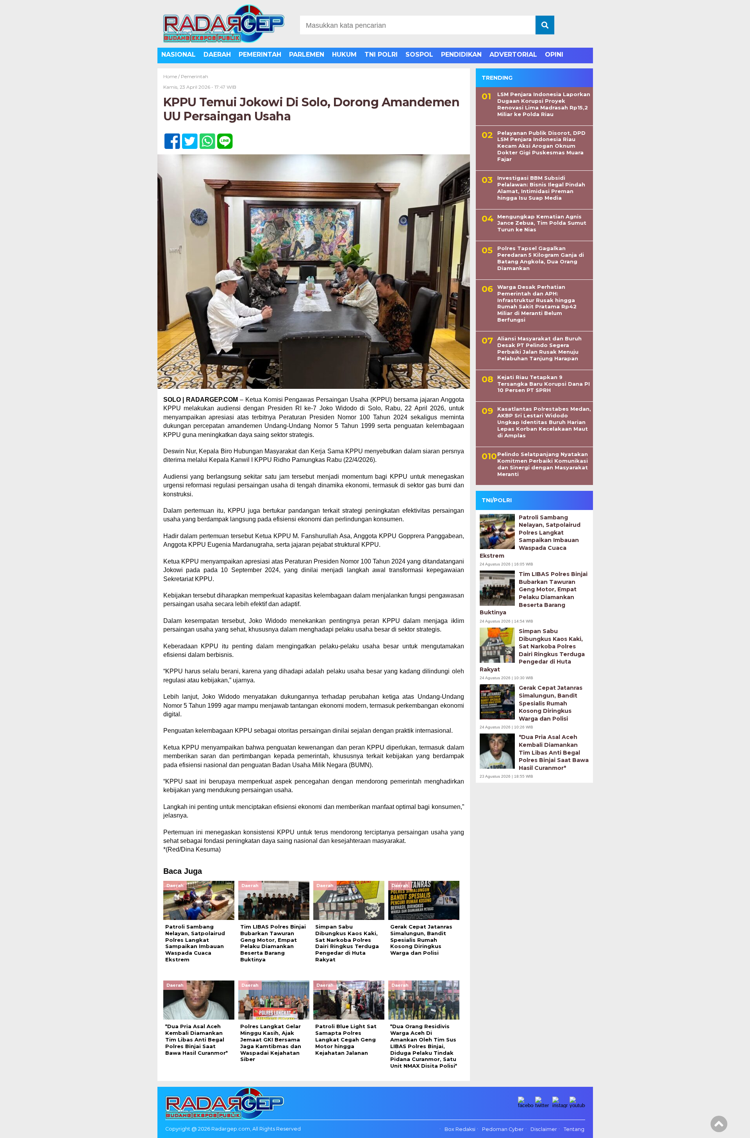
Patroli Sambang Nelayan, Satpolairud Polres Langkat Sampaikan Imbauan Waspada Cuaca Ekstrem (530, 536)
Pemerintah (194, 76)
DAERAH (217, 54)
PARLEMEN (306, 54)
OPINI (554, 54)
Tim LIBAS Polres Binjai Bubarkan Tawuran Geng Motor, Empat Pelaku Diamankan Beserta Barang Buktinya (534, 593)
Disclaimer (543, 1129)
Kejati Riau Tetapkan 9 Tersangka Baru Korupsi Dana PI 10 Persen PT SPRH (543, 384)
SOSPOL (419, 54)
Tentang (574, 1129)
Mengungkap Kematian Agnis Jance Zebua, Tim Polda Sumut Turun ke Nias (541, 223)
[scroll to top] (718, 1127)
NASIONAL (178, 54)
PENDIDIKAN (461, 54)
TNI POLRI (381, 54)
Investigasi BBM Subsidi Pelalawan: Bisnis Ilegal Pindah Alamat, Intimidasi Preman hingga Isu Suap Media (541, 188)
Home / (172, 76)
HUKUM (344, 54)
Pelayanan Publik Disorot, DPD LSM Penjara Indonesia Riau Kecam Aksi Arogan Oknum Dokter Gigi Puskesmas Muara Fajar (541, 146)
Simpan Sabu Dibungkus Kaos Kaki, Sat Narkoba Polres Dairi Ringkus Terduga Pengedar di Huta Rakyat (532, 650)
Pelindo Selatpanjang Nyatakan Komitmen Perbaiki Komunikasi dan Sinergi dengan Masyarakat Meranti (542, 464)
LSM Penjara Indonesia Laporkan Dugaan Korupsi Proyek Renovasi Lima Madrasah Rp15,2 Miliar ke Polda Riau (543, 104)
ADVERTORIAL (513, 54)
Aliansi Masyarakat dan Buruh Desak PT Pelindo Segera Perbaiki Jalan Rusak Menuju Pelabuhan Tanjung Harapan (539, 348)
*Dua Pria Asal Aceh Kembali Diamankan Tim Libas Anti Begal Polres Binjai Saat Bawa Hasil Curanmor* (554, 752)
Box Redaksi (460, 1129)
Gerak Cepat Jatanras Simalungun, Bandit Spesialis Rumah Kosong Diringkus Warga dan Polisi (550, 703)
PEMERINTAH (260, 54)
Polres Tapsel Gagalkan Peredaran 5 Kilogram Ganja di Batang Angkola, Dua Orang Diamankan (540, 258)
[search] (545, 25)
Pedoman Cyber (503, 1129)
